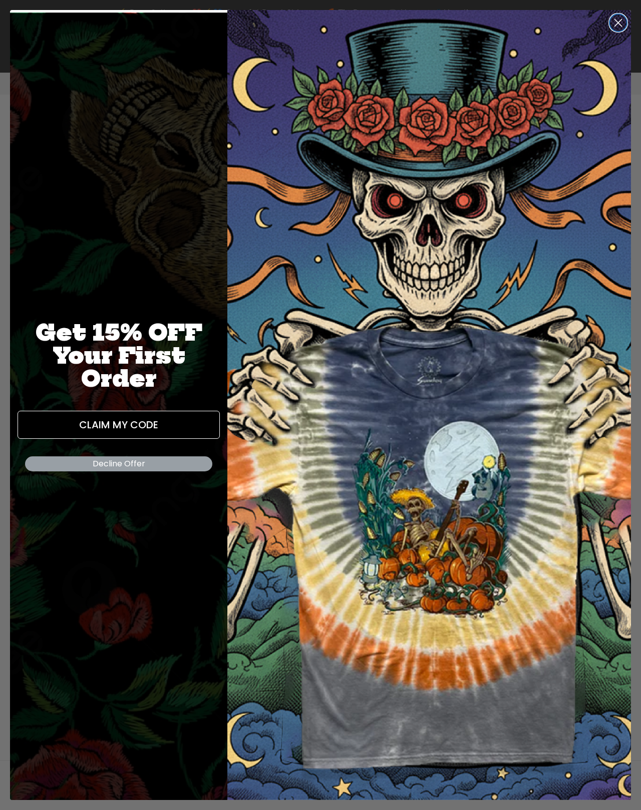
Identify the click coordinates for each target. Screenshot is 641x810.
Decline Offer (119, 463)
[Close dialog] (618, 23)
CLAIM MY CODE (118, 425)
